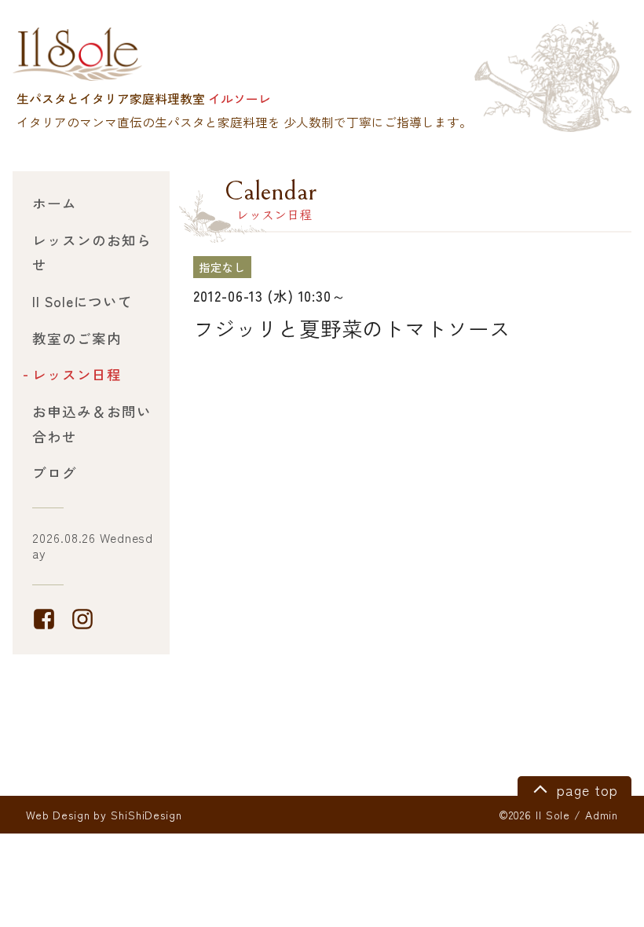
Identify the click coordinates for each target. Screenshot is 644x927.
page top (584, 790)
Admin (601, 815)
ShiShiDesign (146, 815)
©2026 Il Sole (534, 815)
